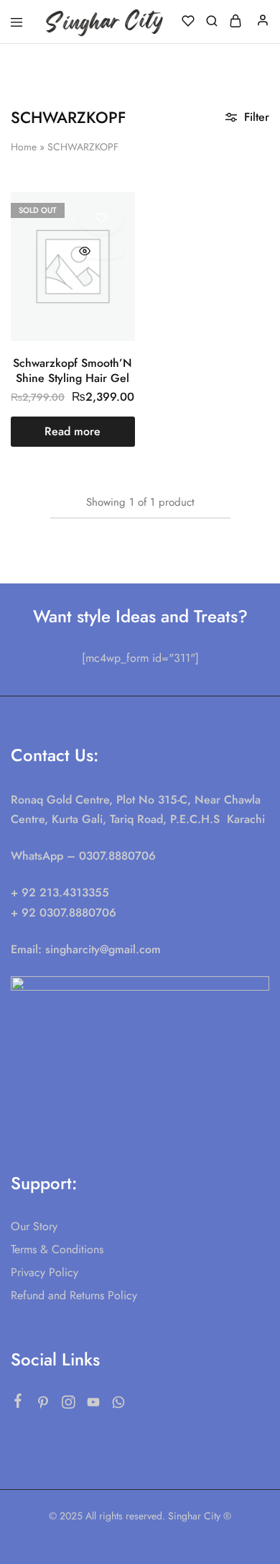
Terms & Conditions (57, 1249)
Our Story (34, 1226)
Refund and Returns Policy (74, 1295)
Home (24, 147)
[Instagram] (68, 1405)
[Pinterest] (43, 1405)
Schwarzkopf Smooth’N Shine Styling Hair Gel (72, 370)
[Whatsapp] (118, 1405)
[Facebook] (18, 1403)
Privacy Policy (44, 1272)
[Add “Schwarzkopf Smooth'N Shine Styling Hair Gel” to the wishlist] (101, 219)
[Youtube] (93, 1405)
